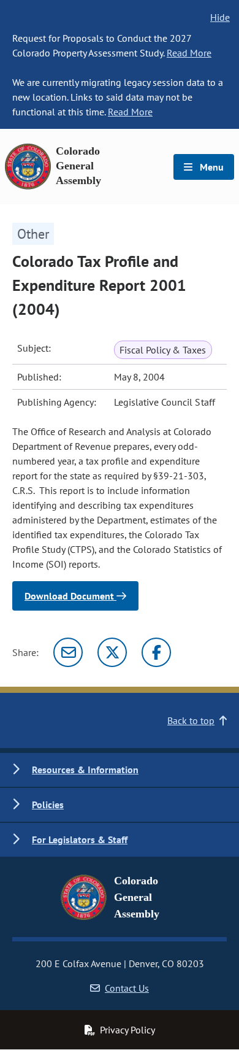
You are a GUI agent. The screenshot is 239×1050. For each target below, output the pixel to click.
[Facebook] (156, 652)
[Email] (68, 652)
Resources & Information (85, 769)
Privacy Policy (127, 1030)
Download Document (70, 596)
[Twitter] (112, 652)
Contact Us (127, 988)
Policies (48, 804)
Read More (189, 53)
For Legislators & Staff (79, 839)
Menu (210, 167)
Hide (220, 17)
